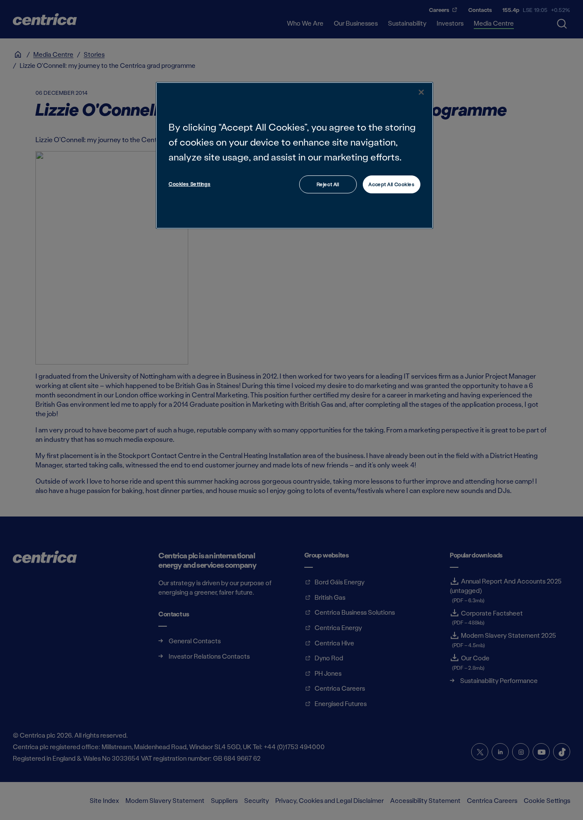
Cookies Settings (189, 184)
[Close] (421, 92)
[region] (294, 155)
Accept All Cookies (391, 184)
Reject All (328, 184)
